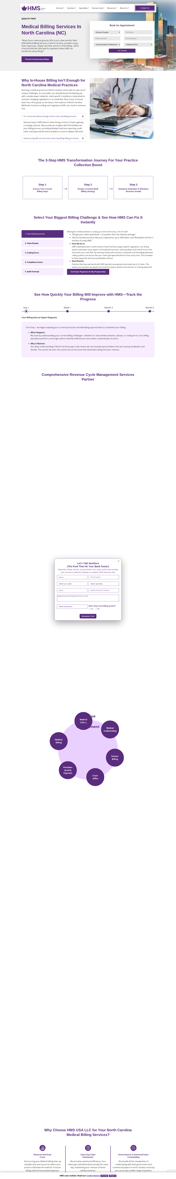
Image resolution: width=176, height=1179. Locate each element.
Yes (91, 609)
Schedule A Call (88, 616)
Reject (112, 1176)
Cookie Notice (93, 1175)
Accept (104, 1176)
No (98, 609)
